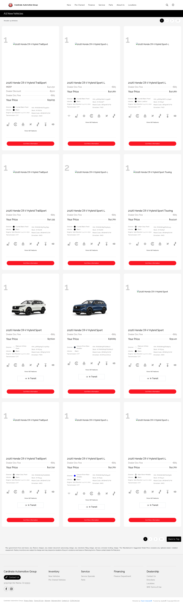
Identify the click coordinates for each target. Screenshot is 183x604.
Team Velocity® (146, 601)
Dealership (153, 571)
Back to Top (174, 539)
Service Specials (88, 576)
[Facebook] (6, 588)
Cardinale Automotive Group (13, 601)
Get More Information (30, 143)
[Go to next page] (172, 20)
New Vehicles (54, 576)
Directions (151, 580)
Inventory (54, 571)
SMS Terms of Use (154, 587)
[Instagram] (11, 588)
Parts (83, 580)
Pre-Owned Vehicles (57, 580)
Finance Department (122, 576)
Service (85, 571)
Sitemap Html (56, 601)
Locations (150, 583)
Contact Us (13, 577)
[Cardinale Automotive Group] (23, 5)
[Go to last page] (178, 20)
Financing (119, 571)
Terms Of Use (39, 601)
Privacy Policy (28, 601)
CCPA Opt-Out (75, 601)
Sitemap (47, 601)
